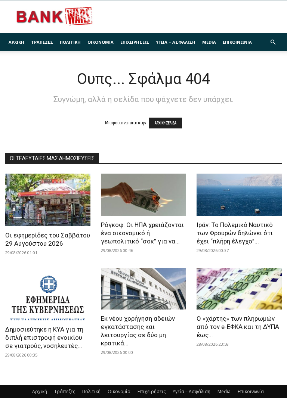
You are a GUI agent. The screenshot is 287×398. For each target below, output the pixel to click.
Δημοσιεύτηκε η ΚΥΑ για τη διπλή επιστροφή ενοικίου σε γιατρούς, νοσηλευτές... (44, 337)
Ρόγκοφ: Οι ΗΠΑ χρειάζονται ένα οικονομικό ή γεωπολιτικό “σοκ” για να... (142, 233)
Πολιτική (70, 42)
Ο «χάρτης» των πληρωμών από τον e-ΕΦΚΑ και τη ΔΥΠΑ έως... (238, 327)
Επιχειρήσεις (134, 42)
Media (209, 42)
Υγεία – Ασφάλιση (175, 42)
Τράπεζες (42, 42)
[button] (273, 42)
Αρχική (16, 42)
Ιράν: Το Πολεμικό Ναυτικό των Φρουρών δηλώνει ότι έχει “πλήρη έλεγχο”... (235, 233)
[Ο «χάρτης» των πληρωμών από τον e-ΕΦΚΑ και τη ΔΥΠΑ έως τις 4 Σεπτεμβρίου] (239, 289)
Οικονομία (100, 42)
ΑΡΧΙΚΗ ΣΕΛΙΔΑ (165, 123)
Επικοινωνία (237, 42)
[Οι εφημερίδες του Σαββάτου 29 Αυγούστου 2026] (47, 200)
